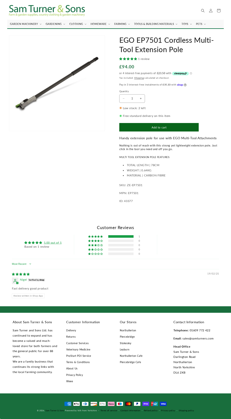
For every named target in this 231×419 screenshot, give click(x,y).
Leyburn (124, 349)
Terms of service (109, 410)
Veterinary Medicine (78, 349)
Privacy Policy (74, 374)
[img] (21, 274)
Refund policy (151, 410)
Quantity (124, 91)
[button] (25, 24)
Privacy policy (168, 410)
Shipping (139, 77)
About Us (72, 368)
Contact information (130, 410)
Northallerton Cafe (131, 355)
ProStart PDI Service (78, 355)
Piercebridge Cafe (130, 362)
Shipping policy (186, 410)
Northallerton (128, 330)
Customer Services (77, 343)
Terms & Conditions (78, 362)
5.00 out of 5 (53, 242)
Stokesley (125, 343)
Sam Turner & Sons (54, 410)
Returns (71, 336)
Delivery (71, 330)
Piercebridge (127, 336)
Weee (69, 381)
